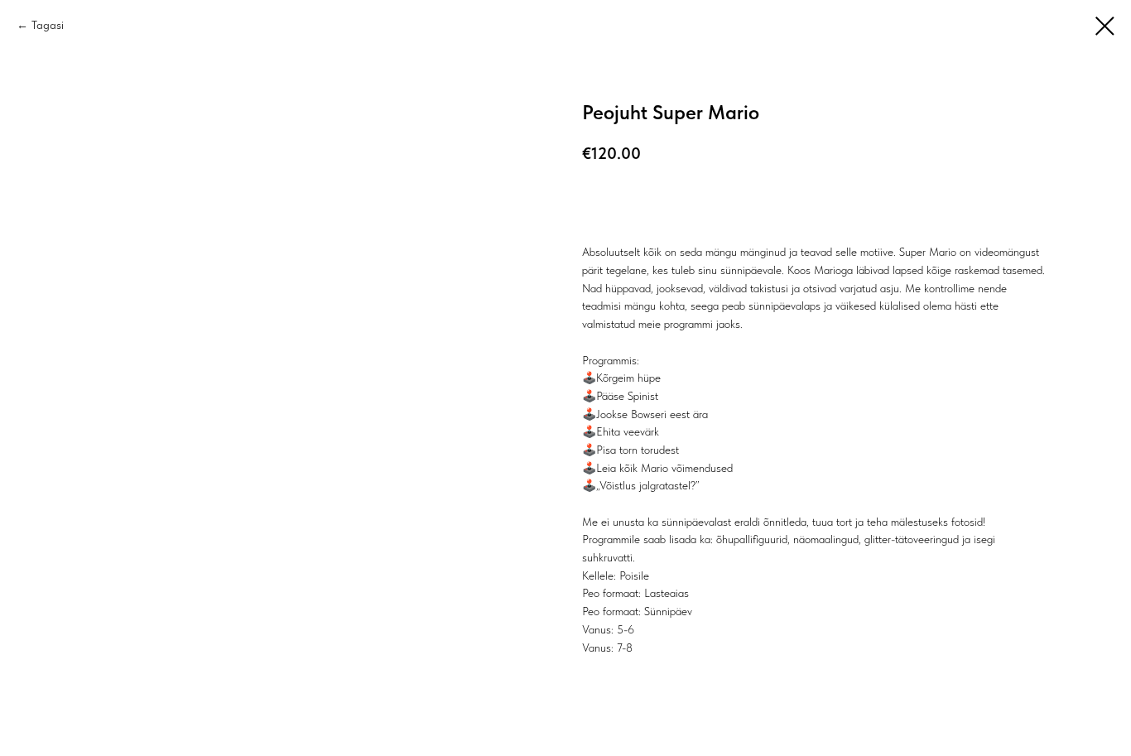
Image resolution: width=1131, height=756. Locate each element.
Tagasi (47, 24)
